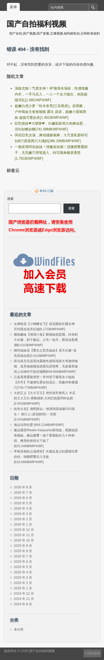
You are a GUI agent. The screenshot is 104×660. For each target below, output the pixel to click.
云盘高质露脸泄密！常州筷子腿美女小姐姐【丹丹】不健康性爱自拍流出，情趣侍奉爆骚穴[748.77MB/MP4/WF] (46, 382)
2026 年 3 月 (23, 514)
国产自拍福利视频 (36, 23)
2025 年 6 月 (23, 562)
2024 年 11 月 (24, 599)
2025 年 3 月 (23, 577)
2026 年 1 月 (23, 524)
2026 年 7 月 (23, 492)
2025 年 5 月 (23, 567)
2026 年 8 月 (23, 487)
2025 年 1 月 (23, 588)
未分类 (18, 629)
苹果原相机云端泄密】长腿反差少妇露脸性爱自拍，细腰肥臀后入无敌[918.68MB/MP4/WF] (46, 457)
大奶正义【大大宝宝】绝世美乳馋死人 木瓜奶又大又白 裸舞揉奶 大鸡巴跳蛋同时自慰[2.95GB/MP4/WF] (44, 398)
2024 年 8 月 (23, 604)
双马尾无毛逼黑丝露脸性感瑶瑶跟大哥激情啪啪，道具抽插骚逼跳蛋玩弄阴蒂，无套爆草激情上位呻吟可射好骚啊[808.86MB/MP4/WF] (46, 366)
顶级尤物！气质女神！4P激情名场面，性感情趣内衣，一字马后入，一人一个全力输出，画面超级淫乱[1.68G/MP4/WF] (51, 94)
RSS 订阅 (47, 191)
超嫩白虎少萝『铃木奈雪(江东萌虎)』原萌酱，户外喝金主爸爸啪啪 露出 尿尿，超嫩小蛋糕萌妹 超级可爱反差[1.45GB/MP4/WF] (50, 112)
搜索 (10, 199)
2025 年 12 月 (24, 530)
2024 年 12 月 (24, 593)
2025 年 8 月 (23, 551)
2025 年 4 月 (23, 572)
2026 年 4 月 (23, 508)
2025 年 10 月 (24, 540)
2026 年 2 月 (23, 519)
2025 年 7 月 (23, 556)
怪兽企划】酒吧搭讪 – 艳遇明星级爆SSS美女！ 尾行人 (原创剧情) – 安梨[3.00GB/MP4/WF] (44, 414)
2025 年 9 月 (23, 546)
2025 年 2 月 (23, 583)
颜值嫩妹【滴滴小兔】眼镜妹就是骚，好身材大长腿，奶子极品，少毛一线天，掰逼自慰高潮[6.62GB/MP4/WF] (46, 340)
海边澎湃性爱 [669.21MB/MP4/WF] (38, 425)
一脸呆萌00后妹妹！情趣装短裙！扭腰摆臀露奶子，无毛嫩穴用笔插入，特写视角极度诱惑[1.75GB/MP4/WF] (51, 152)
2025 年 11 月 (24, 535)
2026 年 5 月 (23, 503)
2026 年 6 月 (23, 498)
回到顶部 (93, 653)
